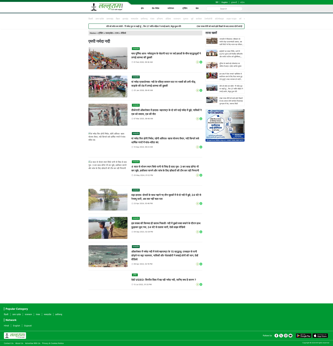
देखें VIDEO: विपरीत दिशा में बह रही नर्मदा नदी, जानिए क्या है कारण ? (163, 279)
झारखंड (125, 18)
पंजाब (152, 18)
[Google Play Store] (303, 335)
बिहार (118, 18)
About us (19, 343)
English (225, 2)
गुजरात (185, 18)
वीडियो (123, 33)
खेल (197, 8)
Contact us (8, 343)
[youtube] (290, 336)
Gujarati (28, 325)
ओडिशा (168, 18)
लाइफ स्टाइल (231, 18)
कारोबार (199, 18)
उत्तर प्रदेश (99, 18)
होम (142, 8)
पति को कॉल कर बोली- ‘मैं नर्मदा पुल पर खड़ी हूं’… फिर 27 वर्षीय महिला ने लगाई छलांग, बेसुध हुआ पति (129, 26)
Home (93, 33)
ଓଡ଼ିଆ (242, 2)
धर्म (240, 18)
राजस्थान (177, 18)
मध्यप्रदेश (134, 18)
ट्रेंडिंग (184, 8)
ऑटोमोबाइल (219, 18)
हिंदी (217, 2)
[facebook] (276, 336)
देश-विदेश (155, 8)
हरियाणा (160, 18)
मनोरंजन (171, 8)
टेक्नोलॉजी (208, 18)
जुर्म (192, 18)
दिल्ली (90, 18)
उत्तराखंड (109, 18)
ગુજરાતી (234, 2)
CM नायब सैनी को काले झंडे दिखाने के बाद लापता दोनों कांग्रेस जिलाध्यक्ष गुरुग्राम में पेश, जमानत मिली (220, 26)
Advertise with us (32, 343)
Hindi (6, 325)
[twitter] (281, 336)
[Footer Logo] (15, 335)
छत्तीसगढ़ (144, 18)
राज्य (117, 33)
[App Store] (320, 335)
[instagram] (286, 336)
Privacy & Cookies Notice (53, 343)
